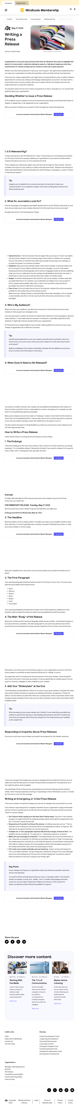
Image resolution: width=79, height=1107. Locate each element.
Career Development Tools (49, 1036)
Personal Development (23, 19)
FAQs (7, 1036)
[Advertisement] (39, 133)
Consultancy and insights (14, 1074)
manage (49, 803)
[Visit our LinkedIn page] (61, 1090)
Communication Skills (37, 19)
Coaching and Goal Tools (48, 1049)
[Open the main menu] (6, 10)
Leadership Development (49, 1039)
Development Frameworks (49, 1054)
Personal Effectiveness (48, 1041)
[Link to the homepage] (39, 10)
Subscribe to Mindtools (13, 1039)
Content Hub (11, 19)
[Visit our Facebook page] (49, 1090)
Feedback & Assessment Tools (51, 1051)
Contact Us (9, 1041)
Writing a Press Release (13, 39)
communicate (60, 803)
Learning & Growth (47, 1044)
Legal (36, 1100)
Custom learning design (13, 1077)
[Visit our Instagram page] (66, 1090)
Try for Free (58, 114)
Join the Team (10, 1044)
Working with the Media (51, 19)
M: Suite (8, 1069)
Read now (13, 1001)
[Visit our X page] (55, 1090)
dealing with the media (48, 780)
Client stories (10, 1079)
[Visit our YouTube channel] (72, 1090)
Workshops (9, 1072)
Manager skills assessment (15, 1067)
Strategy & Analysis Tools (49, 1046)
